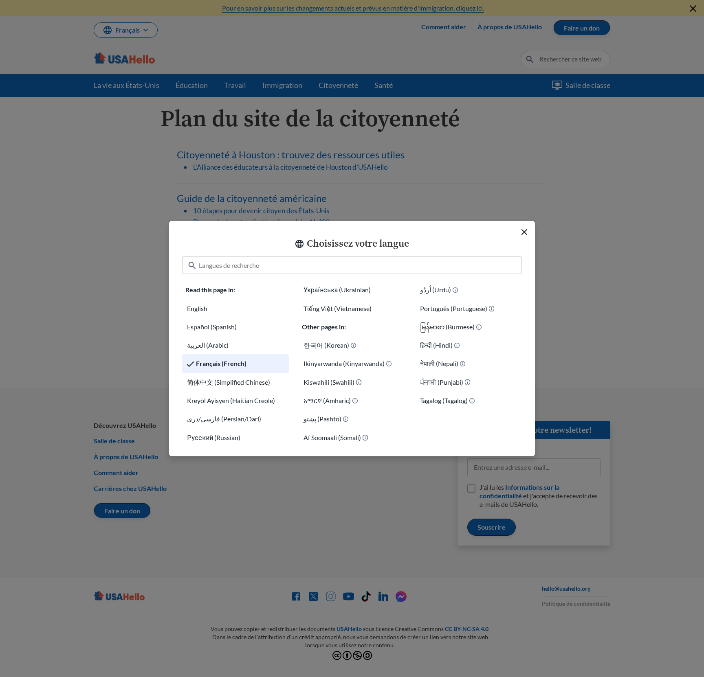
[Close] (524, 232)
